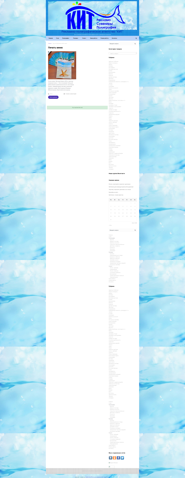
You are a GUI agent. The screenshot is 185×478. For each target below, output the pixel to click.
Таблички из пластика (114, 155)
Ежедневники (112, 80)
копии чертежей (112, 92)
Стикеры (111, 150)
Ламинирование (114, 277)
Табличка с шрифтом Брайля (116, 153)
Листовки (111, 97)
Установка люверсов (115, 272)
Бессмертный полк (113, 69)
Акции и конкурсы (113, 63)
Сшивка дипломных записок (117, 275)
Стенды (110, 148)
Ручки (110, 141)
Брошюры (112, 249)
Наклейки (111, 103)
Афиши (110, 64)
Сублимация (112, 152)
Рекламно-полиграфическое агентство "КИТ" (92, 31)
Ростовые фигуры (113, 139)
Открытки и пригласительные (117, 244)
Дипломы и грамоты (115, 246)
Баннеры (111, 66)
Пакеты (110, 116)
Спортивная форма (113, 147)
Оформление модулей (114, 114)
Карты (110, 89)
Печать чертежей (114, 267)
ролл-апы (111, 137)
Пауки (110, 119)
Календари (111, 86)
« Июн (110, 225)
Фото (110, 162)
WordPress (101, 470)
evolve (83, 470)
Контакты (111, 281)
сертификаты (112, 142)
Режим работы (112, 280)
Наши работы (112, 278)
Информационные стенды (116, 255)
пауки (110, 117)
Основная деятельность (115, 111)
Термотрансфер (112, 156)
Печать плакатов (114, 271)
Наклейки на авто (113, 192)
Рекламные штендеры (115, 261)
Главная (49, 43)
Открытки (111, 113)
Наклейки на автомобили (115, 106)
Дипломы (111, 78)
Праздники (111, 131)
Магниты (111, 98)
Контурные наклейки (114, 91)
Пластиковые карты (114, 127)
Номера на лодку (113, 109)
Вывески (111, 75)
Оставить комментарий (71, 93)
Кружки (110, 95)
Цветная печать (112, 166)
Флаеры (110, 161)
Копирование (112, 94)
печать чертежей (113, 122)
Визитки (111, 74)
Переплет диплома (113, 120)
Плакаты (111, 123)
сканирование (112, 144)
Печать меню (55, 47)
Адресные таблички (113, 61)
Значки (110, 83)
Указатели (111, 158)
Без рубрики (112, 67)
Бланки (110, 70)
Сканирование (113, 269)
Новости (111, 108)
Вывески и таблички (115, 257)
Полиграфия (112, 128)
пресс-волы (111, 133)
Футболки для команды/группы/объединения (121, 187)
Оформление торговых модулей (117, 263)
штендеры (111, 169)
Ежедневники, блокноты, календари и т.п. (119, 81)
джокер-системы (113, 77)
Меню (51, 93)
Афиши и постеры (114, 241)
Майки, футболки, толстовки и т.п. (117, 100)
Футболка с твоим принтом (116, 195)
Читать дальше (53, 97)
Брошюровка (112, 72)
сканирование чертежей (114, 145)
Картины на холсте (113, 88)
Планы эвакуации (113, 125)
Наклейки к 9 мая (113, 105)
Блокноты (112, 247)
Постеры (111, 130)
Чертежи (111, 167)
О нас (110, 236)
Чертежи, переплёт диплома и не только (120, 189)
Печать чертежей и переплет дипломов (119, 184)
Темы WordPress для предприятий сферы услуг (97, 477)
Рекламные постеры (114, 134)
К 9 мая (110, 84)
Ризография (112, 136)
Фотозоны (111, 164)
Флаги (110, 159)
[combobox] (123, 53)
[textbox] (123, 54)
